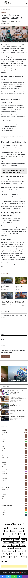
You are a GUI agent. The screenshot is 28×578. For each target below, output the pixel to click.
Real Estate (4, 475)
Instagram (4, 460)
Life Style (4, 480)
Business (8, 9)
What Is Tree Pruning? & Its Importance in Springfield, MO (21, 286)
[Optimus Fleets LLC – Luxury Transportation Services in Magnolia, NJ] (7, 295)
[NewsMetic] (7, 3)
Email (2, 339)
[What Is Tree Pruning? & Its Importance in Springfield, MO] (21, 280)
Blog (3, 450)
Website (3, 345)
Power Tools (5, 489)
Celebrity (4, 437)
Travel (3, 512)
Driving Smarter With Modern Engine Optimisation (6, 286)
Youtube (4, 464)
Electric (4, 491)
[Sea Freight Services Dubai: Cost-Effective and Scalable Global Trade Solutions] (21, 295)
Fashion (4, 466)
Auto (3, 482)
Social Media (5, 457)
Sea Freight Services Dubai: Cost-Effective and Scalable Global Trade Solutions (20, 302)
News (3, 434)
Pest (3, 496)
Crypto (3, 501)
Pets (3, 503)
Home (3, 9)
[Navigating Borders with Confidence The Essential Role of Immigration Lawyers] (5, 399)
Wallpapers (4, 432)
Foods (3, 514)
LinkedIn (4, 462)
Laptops (4, 444)
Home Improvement (7, 469)
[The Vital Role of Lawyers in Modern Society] (5, 412)
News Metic (23, 572)
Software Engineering (7, 505)
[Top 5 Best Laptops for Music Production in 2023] (5, 392)
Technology (5, 478)
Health (3, 453)
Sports (3, 448)
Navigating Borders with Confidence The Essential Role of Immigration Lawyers (18, 398)
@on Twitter (4, 561)
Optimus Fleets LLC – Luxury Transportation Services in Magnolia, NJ (7, 301)
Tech (3, 441)
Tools (3, 507)
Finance (4, 498)
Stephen (5, 21)
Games (3, 471)
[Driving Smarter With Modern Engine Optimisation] (7, 280)
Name (2, 334)
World (3, 510)
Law (3, 455)
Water (3, 439)
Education (4, 473)
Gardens (4, 485)
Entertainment (5, 487)
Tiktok (3, 446)
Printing (4, 494)
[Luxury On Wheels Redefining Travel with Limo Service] (5, 418)
